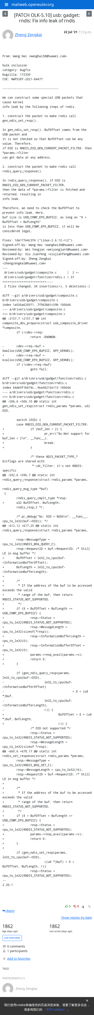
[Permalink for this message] (89, 907)
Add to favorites (18, 958)
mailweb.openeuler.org (33, 4)
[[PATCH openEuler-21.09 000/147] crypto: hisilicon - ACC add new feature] (89, 14)
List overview (12, 938)
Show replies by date (76, 917)
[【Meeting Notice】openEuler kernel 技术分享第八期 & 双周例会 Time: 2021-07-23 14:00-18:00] (5, 14)
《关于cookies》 (55, 1009)
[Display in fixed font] (83, 907)
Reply (9, 911)
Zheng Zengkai (28, 34)
